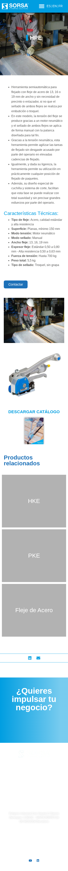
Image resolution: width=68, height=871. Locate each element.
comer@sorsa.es (34, 853)
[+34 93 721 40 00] (34, 831)
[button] (41, 6)
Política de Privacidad (34, 771)
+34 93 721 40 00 (34, 839)
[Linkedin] (38, 860)
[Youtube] (30, 860)
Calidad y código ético (34, 782)
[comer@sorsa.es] (34, 845)
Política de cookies (34, 777)
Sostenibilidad (34, 788)
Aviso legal (34, 765)
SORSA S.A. (34, 808)
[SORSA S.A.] (34, 799)
